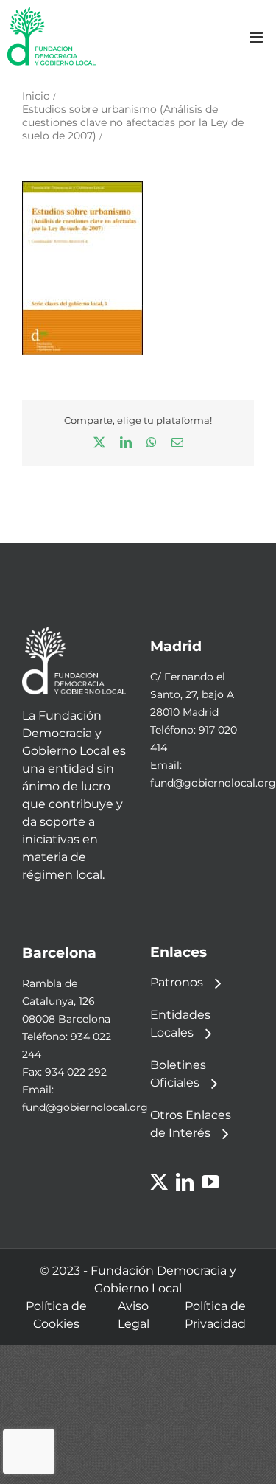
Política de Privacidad (215, 1315)
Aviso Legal (133, 1315)
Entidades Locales (180, 1023)
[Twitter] (159, 1182)
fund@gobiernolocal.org (213, 783)
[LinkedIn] (185, 1182)
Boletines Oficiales (178, 1074)
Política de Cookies (56, 1315)
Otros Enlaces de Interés (190, 1124)
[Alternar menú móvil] (257, 37)
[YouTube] (210, 1182)
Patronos (176, 982)
